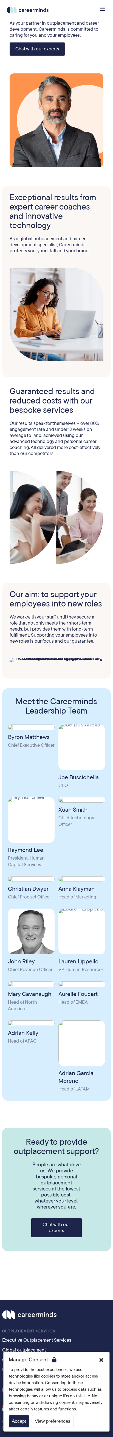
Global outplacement (24, 1350)
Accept (19, 1421)
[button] (101, 1360)
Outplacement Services (28, 1331)
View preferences (52, 1421)
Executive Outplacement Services (36, 1340)
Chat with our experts (37, 49)
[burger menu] (103, 8)
